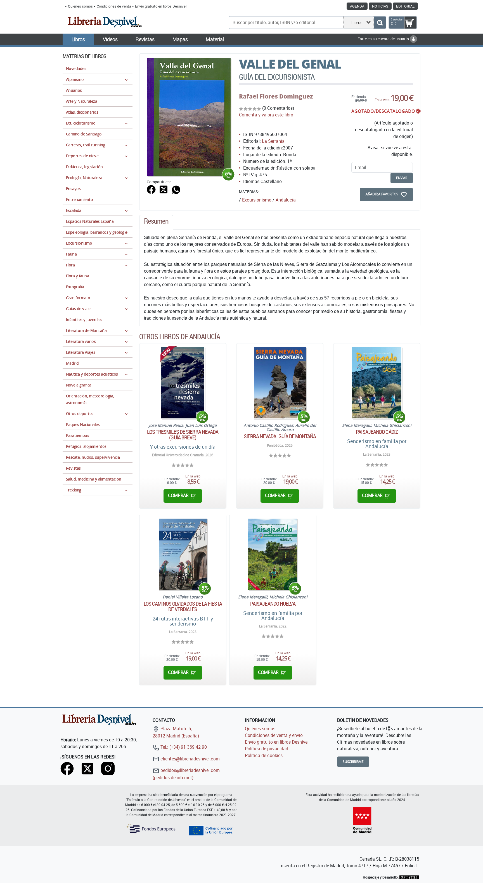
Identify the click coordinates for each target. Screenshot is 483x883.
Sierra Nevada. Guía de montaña (280, 436)
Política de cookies (264, 755)
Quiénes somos (80, 6)
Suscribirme (353, 761)
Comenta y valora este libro (266, 115)
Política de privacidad (266, 749)
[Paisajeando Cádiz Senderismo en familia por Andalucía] (377, 383)
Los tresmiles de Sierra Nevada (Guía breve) (182, 434)
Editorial (405, 6)
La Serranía (273, 141)
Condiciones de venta (114, 6)
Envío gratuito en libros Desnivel (160, 6)
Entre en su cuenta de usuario (383, 38)
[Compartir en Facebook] (151, 189)
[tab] (156, 222)
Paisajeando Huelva (272, 603)
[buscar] (380, 23)
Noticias (380, 6)
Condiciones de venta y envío (274, 735)
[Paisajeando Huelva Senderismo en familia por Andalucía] (272, 554)
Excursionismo (256, 200)
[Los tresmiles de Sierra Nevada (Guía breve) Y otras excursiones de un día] (183, 383)
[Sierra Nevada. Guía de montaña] (280, 383)
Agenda (357, 6)
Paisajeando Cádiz (377, 432)
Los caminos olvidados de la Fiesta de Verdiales (183, 606)
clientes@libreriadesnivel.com (189, 759)
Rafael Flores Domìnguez (276, 96)
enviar (401, 177)
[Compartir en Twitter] (163, 189)
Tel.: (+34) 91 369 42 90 (183, 747)
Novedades (76, 68)
